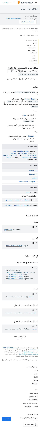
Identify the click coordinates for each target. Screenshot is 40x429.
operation (33, 170)
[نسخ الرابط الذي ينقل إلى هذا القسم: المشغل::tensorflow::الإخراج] (11, 321)
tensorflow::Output (27, 182)
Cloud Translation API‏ (13, 19)
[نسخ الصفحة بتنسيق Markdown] (12, 71)
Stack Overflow (33, 400)
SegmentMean (30, 99)
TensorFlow (34, 28)
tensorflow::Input (10, 155)
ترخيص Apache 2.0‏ (28, 352)
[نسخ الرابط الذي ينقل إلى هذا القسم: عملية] (31, 222)
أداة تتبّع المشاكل (33, 393)
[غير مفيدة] (20, 35)
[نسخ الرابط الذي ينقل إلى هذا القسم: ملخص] (30, 87)
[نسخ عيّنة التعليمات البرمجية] (36, 227)
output (34, 178)
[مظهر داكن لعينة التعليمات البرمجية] (33, 227)
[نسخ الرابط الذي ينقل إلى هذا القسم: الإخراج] (30, 238)
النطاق (24, 115)
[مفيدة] (24, 35)
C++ (34, 31)
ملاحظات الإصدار (33, 396)
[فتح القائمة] (36, 2)
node (27, 192)
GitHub (36, 377)
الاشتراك (6, 419)
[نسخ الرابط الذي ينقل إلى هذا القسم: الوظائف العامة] (22, 256)
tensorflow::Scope (19, 153)
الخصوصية (30, 414)
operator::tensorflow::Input (17, 200)
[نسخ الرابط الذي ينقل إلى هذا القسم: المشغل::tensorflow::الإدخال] (11, 305)
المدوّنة (36, 370)
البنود (36, 414)
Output (31, 136)
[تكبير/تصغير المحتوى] (26, 40)
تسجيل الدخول (7, 2)
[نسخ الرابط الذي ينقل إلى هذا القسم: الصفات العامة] (23, 216)
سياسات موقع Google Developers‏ (28, 354)
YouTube (35, 384)
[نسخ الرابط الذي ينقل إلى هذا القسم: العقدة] (31, 289)
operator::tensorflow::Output (16, 205)
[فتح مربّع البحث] (14, 2)
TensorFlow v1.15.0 (29, 9)
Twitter (35, 380)
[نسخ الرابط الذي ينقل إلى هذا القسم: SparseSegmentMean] (14, 263)
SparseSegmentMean (21, 151)
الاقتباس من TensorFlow (31, 406)
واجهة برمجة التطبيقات (22, 28)
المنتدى (36, 374)
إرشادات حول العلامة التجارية (30, 403)
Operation (33, 174)
